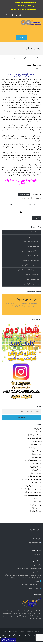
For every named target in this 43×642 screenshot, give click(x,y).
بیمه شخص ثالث (34, 232)
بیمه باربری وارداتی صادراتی (31, 260)
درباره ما (2, 635)
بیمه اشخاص (37, 451)
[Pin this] (22, 198)
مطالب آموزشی (36, 511)
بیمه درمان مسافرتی (33, 256)
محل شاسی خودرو (35, 448)
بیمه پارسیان (37, 435)
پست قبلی (30, 205)
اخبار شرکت (37, 428)
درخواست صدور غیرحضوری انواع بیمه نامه (23, 9)
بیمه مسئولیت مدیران (34, 495)
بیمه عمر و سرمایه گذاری (33, 460)
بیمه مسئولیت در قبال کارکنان (32, 489)
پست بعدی (12, 205)
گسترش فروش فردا (14, 632)
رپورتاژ (39, 498)
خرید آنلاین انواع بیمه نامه (25, 2)
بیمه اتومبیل (37, 444)
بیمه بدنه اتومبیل (34, 237)
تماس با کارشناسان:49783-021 (27, 6)
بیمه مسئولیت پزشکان (32, 279)
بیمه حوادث (37, 454)
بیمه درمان (38, 457)
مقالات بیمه (37, 508)
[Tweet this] (28, 198)
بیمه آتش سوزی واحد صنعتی (30, 251)
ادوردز (39, 432)
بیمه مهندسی (37, 473)
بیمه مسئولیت (36, 482)
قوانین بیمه (37, 501)
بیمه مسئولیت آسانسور (32, 274)
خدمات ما (38, 441)
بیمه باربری (37, 470)
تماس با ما (3, 637)
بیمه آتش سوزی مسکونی (31, 241)
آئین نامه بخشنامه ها (34, 438)
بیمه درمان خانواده (33, 246)
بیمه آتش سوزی (36, 467)
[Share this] (31, 198)
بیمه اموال (38, 463)
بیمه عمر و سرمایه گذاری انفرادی (29, 265)
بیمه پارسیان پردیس (24, 194)
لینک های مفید (36, 505)
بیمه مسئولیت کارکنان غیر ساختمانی (28, 270)
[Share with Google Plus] (25, 198)
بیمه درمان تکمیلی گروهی (31, 284)
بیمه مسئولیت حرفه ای (34, 486)
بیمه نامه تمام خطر (35, 476)
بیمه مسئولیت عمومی (34, 492)
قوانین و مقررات (12, 635)
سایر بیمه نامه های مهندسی (32, 479)
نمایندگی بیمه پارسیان (25, 635)
